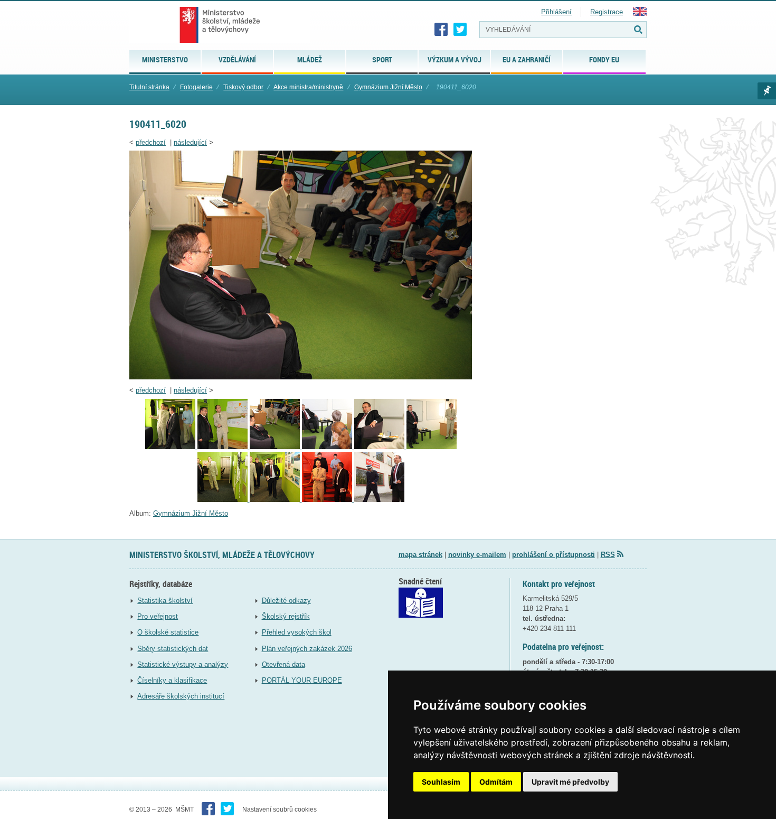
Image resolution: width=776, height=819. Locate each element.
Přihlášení (556, 12)
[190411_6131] (328, 447)
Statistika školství (165, 600)
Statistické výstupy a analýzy (182, 664)
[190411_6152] (380, 447)
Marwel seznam (767, 90)
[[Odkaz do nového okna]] (421, 615)
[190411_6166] (223, 500)
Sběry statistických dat (172, 649)
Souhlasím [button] (441, 781)
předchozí (151, 142)
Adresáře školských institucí (180, 696)
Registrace (606, 12)
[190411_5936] (379, 500)
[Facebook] (441, 29)
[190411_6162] (431, 447)
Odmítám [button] (496, 781)
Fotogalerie (196, 87)
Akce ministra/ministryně (308, 87)
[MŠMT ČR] (219, 25)
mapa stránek (420, 555)
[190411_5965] (223, 447)
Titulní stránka (149, 87)
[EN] (640, 13)
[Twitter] (460, 29)
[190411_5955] (171, 447)
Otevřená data (283, 664)
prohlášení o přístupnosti (553, 555)
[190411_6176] (328, 500)
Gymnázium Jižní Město (388, 87)
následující (190, 142)
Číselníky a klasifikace (172, 680)
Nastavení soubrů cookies (279, 809)
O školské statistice (167, 632)
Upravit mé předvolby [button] (570, 781)
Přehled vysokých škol (297, 632)
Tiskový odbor (243, 87)
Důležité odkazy (286, 600)
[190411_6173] (276, 500)
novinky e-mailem (477, 555)
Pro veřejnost (157, 616)
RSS (608, 555)
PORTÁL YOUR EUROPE (302, 680)
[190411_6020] (300, 377)
